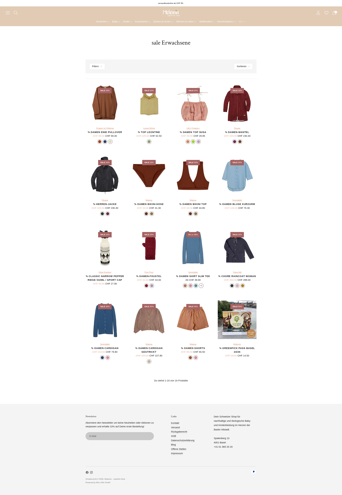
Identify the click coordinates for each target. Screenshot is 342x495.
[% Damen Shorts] (193, 319)
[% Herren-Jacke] (105, 175)
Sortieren (241, 66)
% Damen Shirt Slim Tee (193, 276)
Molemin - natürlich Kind (114, 479)
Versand (175, 427)
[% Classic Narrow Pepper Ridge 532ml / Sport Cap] (105, 247)
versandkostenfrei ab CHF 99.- (171, 3)
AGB (173, 436)
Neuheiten (101, 21)
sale (241, 21)
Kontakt (175, 423)
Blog (173, 444)
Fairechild (237, 272)
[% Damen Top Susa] (193, 103)
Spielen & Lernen (162, 21)
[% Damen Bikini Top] (193, 175)
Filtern (95, 66)
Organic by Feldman (105, 128)
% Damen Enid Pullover (105, 132)
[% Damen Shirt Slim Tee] (193, 247)
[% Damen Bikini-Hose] (149, 175)
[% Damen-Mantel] (237, 103)
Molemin (237, 344)
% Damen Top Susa (193, 132)
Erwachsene (141, 21)
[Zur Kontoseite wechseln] (318, 13)
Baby (114, 21)
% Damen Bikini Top (193, 204)
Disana (237, 128)
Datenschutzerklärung (182, 440)
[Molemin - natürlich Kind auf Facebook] (87, 473)
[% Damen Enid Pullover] (105, 103)
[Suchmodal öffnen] (16, 13)
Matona (149, 200)
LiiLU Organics (193, 128)
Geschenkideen (225, 21)
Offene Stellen (178, 449)
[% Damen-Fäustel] (149, 247)
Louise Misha (149, 128)
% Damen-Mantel (237, 132)
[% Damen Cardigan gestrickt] (149, 319)
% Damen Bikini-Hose (149, 204)
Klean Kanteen (105, 272)
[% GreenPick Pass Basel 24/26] (237, 319)
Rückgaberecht (179, 431)
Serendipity (237, 200)
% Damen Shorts (193, 348)
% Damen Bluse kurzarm (237, 204)
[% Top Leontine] (149, 103)
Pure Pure (149, 272)
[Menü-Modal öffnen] (7, 13)
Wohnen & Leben (185, 21)
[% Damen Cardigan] (105, 319)
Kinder (126, 21)
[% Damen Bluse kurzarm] (237, 175)
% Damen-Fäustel (149, 276)
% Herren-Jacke (105, 204)
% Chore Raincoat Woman (237, 276)
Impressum (177, 453)
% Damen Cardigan (104, 348)
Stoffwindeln (205, 21)
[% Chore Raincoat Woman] (237, 247)
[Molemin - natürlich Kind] (171, 12)
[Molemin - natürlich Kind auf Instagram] (91, 473)
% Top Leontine (149, 132)
